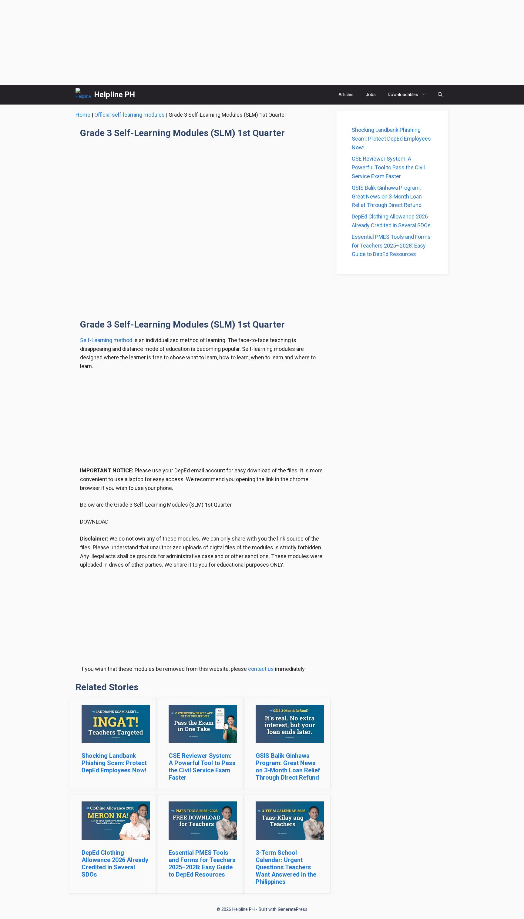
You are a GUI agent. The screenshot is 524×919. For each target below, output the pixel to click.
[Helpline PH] (83, 95)
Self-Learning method (106, 340)
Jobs (371, 94)
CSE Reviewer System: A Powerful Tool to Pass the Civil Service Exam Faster (202, 766)
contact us (261, 669)
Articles (346, 94)
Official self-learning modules (129, 115)
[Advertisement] (262, 42)
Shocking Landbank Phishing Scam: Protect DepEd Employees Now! (114, 763)
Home (83, 115)
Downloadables (403, 94)
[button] (440, 95)
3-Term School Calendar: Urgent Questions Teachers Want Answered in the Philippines (286, 867)
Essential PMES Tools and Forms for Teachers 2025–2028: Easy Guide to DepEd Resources (202, 863)
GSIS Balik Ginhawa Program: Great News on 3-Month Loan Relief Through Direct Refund (288, 766)
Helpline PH (114, 94)
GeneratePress (292, 909)
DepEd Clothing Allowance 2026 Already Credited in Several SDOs (115, 863)
